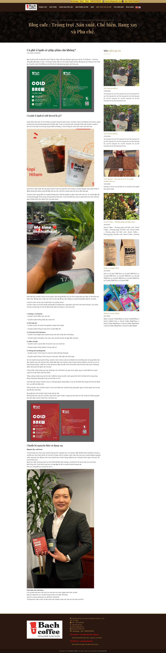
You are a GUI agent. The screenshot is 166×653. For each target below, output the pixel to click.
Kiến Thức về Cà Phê (103, 7)
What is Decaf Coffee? (112, 313)
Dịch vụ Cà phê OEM (111, 268)
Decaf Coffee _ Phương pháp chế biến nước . (120, 222)
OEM (92, 7)
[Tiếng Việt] (136, 7)
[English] (139, 7)
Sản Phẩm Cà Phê (81, 7)
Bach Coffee (74, 651)
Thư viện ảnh (119, 7)
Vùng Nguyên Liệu (66, 7)
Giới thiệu (53, 7)
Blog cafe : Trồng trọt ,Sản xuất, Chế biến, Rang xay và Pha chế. (94, 20)
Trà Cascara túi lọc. (111, 88)
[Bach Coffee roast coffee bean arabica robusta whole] (31, 7)
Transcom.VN (103, 651)
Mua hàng (130, 7)
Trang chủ (43, 7)
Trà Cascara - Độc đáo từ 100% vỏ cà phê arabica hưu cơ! (119, 180)
